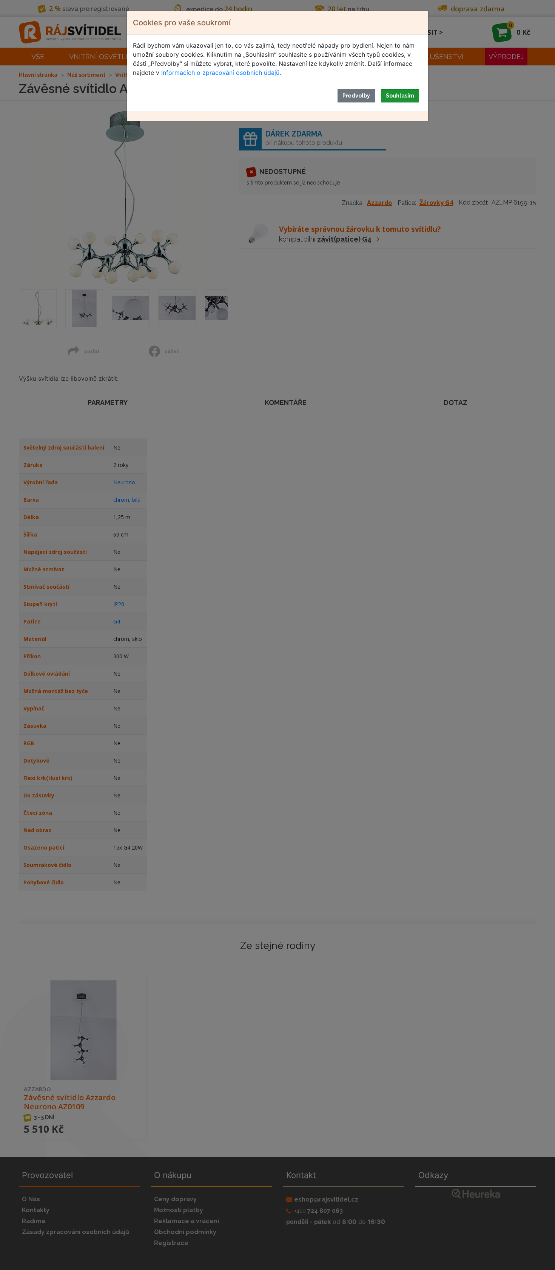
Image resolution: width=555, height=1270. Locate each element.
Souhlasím (400, 96)
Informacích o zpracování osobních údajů (220, 72)
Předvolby (356, 96)
